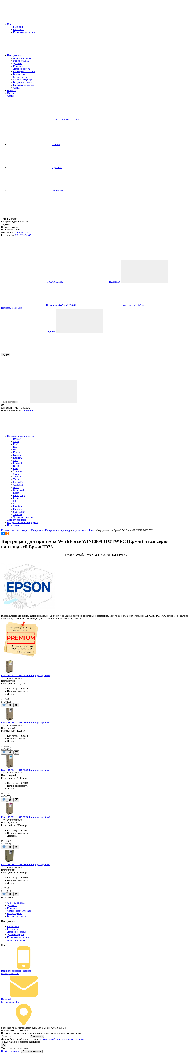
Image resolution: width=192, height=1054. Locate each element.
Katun (16, 493)
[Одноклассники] (7, 533)
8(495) (24, 232)
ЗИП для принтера (16, 520)
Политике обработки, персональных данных (61, 1039)
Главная (5, 530)
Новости (11, 90)
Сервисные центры (23, 79)
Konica (16, 452)
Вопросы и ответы (22, 82)
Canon (16, 441)
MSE (15, 501)
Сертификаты (20, 77)
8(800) (23, 235)
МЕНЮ (5, 355)
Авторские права (22, 58)
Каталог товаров (20, 530)
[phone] (24, 258)
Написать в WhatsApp (133, 305)
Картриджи (37, 530)
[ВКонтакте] (3, 533)
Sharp (16, 474)
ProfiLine (17, 509)
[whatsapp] (114, 258)
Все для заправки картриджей (22, 522)
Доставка (57, 167)
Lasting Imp (19, 495)
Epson (16, 447)
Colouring (18, 484)
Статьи (16, 87)
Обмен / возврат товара (19, 911)
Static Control (19, 511)
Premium (17, 506)
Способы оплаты (16, 902)
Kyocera (17, 455)
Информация (14, 55)
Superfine (17, 514)
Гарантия (18, 66)
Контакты (57, 190)
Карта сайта (13, 926)
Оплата (56, 144)
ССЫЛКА (28, 410)
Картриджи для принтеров (21, 436)
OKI (15, 460)
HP (14, 449)
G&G (16, 487)
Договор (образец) (16, 932)
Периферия (13, 525)
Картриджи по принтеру (57, 530)
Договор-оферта (21, 69)
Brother (16, 439)
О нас (10, 24)
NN (15, 503)
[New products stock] (2, 405)
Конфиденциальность (24, 32)
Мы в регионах (21, 60)
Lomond (17, 498)
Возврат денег (20, 74)
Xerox (16, 479)
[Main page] (23, 216)
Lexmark (17, 457)
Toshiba (17, 476)
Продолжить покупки (31, 1051)
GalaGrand (18, 490)
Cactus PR (18, 482)
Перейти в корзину (11, 1051)
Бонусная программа (23, 85)
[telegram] (69, 258)
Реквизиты (18, 29)
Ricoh (16, 466)
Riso (15, 468)
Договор (17, 63)
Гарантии (18, 27)
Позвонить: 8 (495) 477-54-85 (61, 305)
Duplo (16, 444)
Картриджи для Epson (84, 530)
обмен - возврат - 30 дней (65, 119)
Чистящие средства (23, 517)
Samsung (17, 471)
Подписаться (37, 1036)
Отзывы (11, 93)
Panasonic (18, 463)
